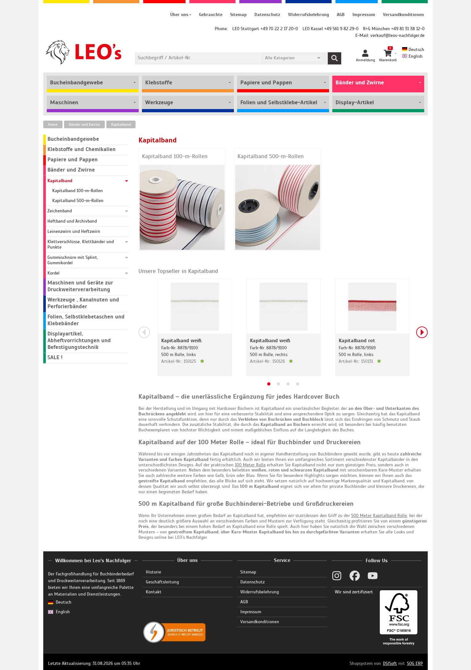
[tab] (268, 384)
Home (53, 124)
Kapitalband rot (357, 340)
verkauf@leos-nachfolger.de (397, 35)
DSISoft (390, 663)
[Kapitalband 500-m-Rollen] (277, 207)
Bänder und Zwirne (84, 124)
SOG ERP (415, 663)
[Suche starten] (334, 58)
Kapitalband (121, 124)
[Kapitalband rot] (372, 306)
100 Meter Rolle (250, 465)
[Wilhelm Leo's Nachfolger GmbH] (83, 52)
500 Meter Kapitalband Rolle (379, 515)
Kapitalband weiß (181, 340)
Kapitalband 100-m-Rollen (175, 156)
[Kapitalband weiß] (195, 306)
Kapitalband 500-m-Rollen (270, 156)
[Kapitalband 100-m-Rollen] (182, 207)
